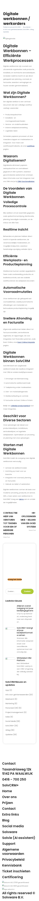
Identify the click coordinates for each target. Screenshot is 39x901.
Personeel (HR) (11, 708)
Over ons (9, 797)
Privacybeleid (13, 859)
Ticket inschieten (16, 871)
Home (7, 791)
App (7, 690)
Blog (5, 820)
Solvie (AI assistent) (18, 837)
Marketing (9, 703)
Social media (13, 826)
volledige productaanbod (20, 406)
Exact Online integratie (26, 342)
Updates (6, 32)
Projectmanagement (14, 712)
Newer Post (28, 521)
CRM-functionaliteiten (26, 181)
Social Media (10, 721)
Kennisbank (12, 865)
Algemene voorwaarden (13, 851)
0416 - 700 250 (14, 779)
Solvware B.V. (13, 897)
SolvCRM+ (26, 29)
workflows (30, 146)
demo (21, 499)
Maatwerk (9, 699)
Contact (9, 808)
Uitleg (32, 29)
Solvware (9, 832)
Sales (7, 717)
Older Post (10, 524)
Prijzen (7, 802)
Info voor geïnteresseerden (13, 29)
